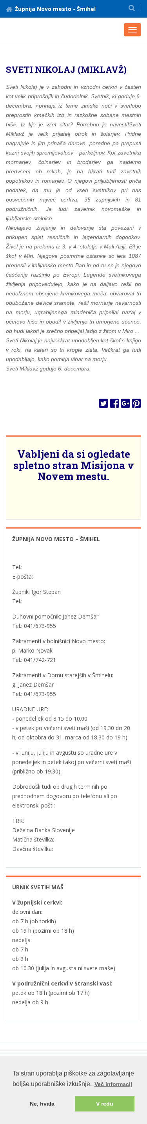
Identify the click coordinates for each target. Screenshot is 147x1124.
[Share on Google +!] (125, 405)
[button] (132, 7)
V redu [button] (104, 1104)
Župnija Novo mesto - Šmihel (55, 9)
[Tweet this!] (103, 405)
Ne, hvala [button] (42, 1104)
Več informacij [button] (113, 1084)
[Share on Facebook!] (114, 405)
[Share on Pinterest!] (136, 405)
